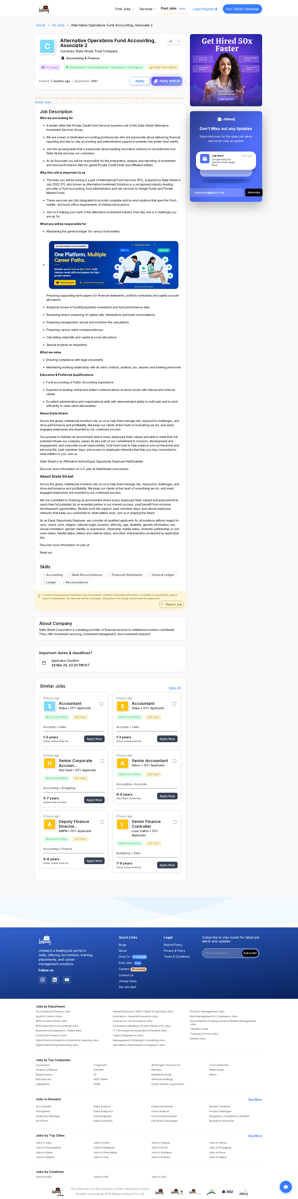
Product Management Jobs (207, 1011)
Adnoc (136, 765)
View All (175, 688)
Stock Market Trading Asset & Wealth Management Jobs (223, 1022)
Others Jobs (198, 1038)
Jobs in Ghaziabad (105, 1152)
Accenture (43, 1065)
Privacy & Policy (174, 950)
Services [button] (145, 9)
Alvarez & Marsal (46, 1069)
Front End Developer (164, 1116)
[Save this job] (178, 41)
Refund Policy (173, 944)
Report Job (173, 604)
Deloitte (99, 1069)
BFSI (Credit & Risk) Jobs (51, 1021)
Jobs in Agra (43, 1142)
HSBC (97, 1084)
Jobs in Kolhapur (161, 1152)
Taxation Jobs (199, 1029)
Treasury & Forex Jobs (204, 1034)
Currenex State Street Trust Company (89, 51)
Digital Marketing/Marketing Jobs (57, 1045)
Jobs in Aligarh (45, 1157)
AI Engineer (43, 1111)
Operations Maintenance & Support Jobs (139, 1045)
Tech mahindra (218, 1065)
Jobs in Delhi (101, 1142)
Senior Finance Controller (146, 824)
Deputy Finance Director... (74, 824)
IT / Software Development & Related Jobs (140, 1030)
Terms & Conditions (177, 956)
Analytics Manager (48, 1116)
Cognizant (100, 1065)
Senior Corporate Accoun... (75, 763)
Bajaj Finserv (44, 1074)
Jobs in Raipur (218, 1157)
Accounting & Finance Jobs (53, 1011)
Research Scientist (221, 1121)
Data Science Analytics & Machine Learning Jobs (67, 1040)
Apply (139, 81)
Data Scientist (103, 1121)
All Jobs (58, 25)
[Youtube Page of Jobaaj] (67, 980)
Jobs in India (43, 1177)
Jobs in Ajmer (44, 1152)
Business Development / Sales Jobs (59, 1030)
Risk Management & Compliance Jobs (214, 1016)
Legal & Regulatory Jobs (128, 1035)
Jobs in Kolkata (160, 1157)
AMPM (63, 831)
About (123, 950)
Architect (42, 1121)
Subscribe (250, 953)
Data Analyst (102, 1106)
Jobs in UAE (101, 1177)
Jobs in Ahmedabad (48, 1147)
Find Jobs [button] (123, 9)
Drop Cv (132, 956)
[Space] (45, 940)
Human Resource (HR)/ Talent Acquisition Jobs (143, 1011)
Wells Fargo (216, 1069)
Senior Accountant (150, 760)
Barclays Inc (43, 1079)
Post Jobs (173, 8)
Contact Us (126, 975)
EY (95, 1074)
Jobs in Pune (217, 1152)
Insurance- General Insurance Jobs (135, 1016)
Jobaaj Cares (128, 981)
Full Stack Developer (164, 1121)
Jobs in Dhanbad (104, 1147)
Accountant (70, 703)
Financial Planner (162, 1106)
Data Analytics (103, 1111)
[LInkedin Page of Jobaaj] (55, 980)
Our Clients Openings (242, 9)
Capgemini (42, 1084)
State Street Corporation (167, 1084)
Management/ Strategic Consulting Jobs (139, 1040)
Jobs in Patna (217, 1142)
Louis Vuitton (140, 831)
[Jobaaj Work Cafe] (244, 1191)
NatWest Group (161, 1074)
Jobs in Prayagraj (220, 1147)
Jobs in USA (158, 1177)
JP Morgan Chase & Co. (166, 1065)
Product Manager (220, 1111)
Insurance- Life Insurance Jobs (133, 1021)
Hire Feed (65, 770)
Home (40, 25)
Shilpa (63, 708)
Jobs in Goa (101, 1157)
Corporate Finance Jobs (51, 1035)
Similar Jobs (43, 102)
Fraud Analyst (160, 1111)
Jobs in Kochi (159, 1147)
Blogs (122, 944)
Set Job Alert (127, 987)
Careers (132, 969)
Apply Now (94, 739)
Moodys (156, 1069)
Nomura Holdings (162, 1079)
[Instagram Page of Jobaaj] (43, 980)
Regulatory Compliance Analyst (229, 1116)
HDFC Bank (101, 1079)
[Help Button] (286, 1187)
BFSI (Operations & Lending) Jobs (57, 1026)
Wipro (213, 1074)
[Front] (44, 8)
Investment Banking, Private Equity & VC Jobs (142, 1026)
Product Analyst (219, 1106)
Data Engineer (103, 1116)
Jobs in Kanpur (160, 1142)
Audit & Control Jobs (49, 1016)
